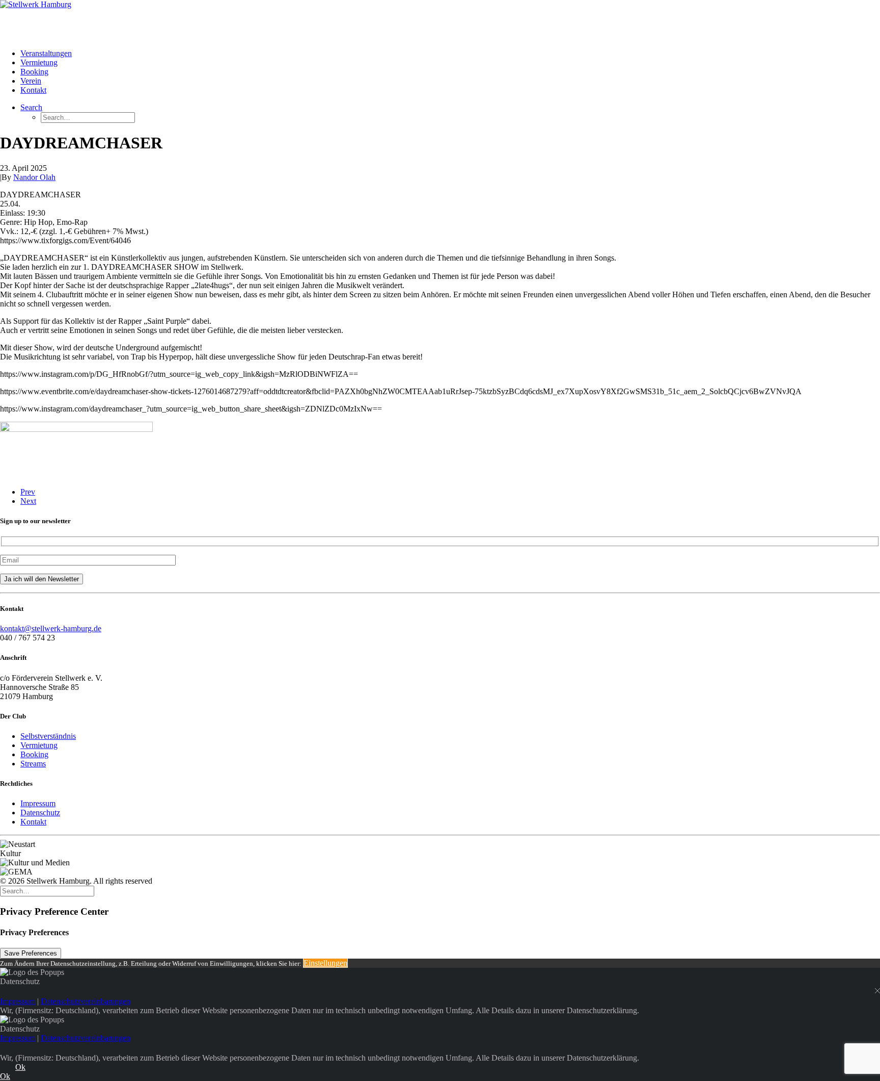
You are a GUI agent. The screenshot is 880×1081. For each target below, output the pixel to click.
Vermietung (39, 62)
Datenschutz (40, 812)
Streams (33, 763)
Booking (34, 71)
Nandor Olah (34, 177)
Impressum (38, 803)
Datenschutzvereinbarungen (85, 1001)
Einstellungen (325, 963)
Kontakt (33, 90)
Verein (30, 80)
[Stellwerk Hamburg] (440, 20)
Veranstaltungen (46, 53)
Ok (20, 1067)
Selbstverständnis (48, 736)
